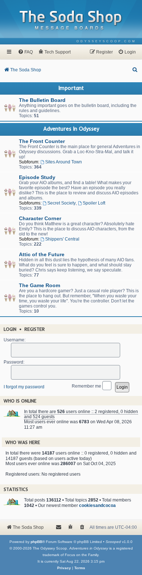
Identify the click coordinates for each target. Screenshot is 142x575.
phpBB (36, 542)
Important (71, 88)
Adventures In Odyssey (71, 129)
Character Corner (40, 218)
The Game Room (39, 285)
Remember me (87, 385)
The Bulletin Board (42, 100)
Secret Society (61, 203)
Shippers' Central (62, 239)
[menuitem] (106, 41)
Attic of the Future (41, 254)
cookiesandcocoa (97, 505)
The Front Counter (42, 141)
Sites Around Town (63, 161)
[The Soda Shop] (71, 20)
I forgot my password (24, 386)
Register (34, 329)
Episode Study (37, 177)
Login (10, 329)
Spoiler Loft (94, 203)
